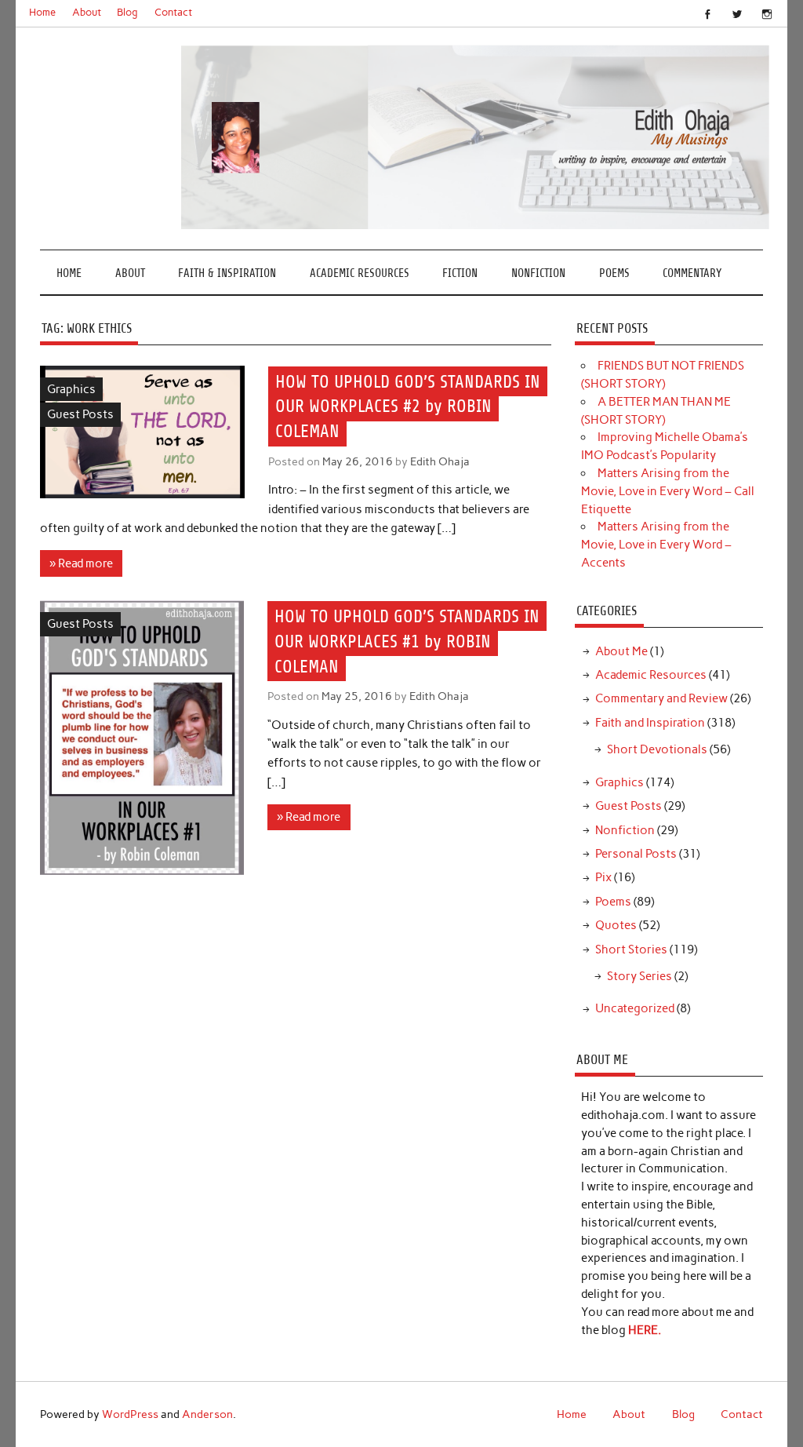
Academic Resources (359, 273)
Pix (603, 877)
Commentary (692, 273)
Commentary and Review (661, 698)
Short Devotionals (657, 749)
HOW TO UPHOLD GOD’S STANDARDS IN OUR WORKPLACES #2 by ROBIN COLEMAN (407, 406)
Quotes (616, 925)
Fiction (460, 273)
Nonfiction (538, 273)
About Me (621, 651)
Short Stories (631, 949)
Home (42, 12)
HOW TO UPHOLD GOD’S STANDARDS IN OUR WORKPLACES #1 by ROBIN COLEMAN (407, 641)
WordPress (130, 1414)
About (86, 12)
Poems (614, 273)
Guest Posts (80, 414)
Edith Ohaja (440, 461)
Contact (173, 12)
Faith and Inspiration (650, 723)
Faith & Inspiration (227, 273)
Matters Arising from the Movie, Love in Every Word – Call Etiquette (667, 491)
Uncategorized (634, 1008)
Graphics (71, 389)
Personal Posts (636, 854)
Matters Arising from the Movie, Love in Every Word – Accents (656, 544)
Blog (127, 12)
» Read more (81, 563)
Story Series (639, 976)
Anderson (207, 1414)
